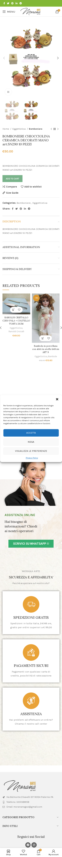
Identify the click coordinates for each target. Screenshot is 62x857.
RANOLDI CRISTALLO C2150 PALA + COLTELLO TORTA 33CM (16, 320)
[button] (57, 399)
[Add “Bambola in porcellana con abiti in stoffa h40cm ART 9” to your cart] (43, 338)
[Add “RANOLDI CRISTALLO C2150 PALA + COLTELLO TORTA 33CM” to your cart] (13, 310)
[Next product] (58, 129)
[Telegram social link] (21, 3)
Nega (31, 441)
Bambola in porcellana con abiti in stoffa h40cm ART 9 (45, 349)
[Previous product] (51, 129)
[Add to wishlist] (19, 310)
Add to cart (12, 178)
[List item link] (31, 802)
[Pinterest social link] (12, 3)
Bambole (52, 356)
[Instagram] (34, 845)
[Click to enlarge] (8, 92)
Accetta (31, 432)
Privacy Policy (32, 458)
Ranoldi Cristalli (16, 331)
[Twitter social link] (8, 3)
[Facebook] (28, 845)
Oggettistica (19, 128)
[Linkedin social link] (17, 3)
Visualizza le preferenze (31, 450)
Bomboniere (35, 128)
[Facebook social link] (4, 3)
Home (5, 128)
